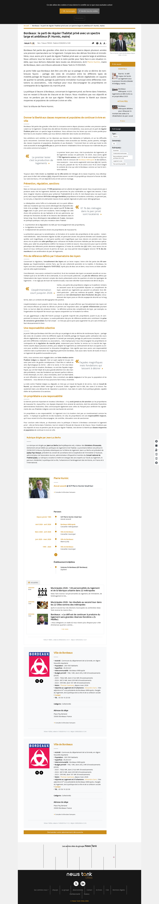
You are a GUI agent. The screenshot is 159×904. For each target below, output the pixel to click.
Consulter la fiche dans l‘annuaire (65, 492)
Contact (57, 695)
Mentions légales (119, 890)
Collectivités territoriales (120, 153)
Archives (99, 890)
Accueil (26, 26)
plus (123, 121)
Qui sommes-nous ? (41, 890)
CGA (107, 890)
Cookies (86, 894)
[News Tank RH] (104, 852)
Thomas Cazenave (67, 685)
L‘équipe (55, 890)
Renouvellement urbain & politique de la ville (120, 157)
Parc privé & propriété (119, 164)
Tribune (115, 136)
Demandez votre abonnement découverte (65, 832)
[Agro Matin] (116, 864)
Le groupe (65, 890)
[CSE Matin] (92, 864)
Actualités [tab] (34, 582)
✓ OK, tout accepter (68, 11)
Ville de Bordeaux (67, 532)
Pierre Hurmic (93, 62)
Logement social (117, 161)
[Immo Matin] (43, 864)
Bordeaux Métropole (86, 160)
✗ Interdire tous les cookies (88, 11)
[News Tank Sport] (31, 858)
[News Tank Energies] (128, 852)
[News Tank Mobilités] (79, 852)
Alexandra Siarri (91, 688)
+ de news (65, 629)
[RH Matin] (128, 858)
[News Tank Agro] (79, 858)
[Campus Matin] (67, 864)
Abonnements (78, 890)
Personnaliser (79, 18)
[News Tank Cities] (79, 875)
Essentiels (116, 150)
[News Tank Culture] (31, 852)
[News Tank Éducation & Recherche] (55, 852)
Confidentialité (75, 894)
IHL (114, 143)
